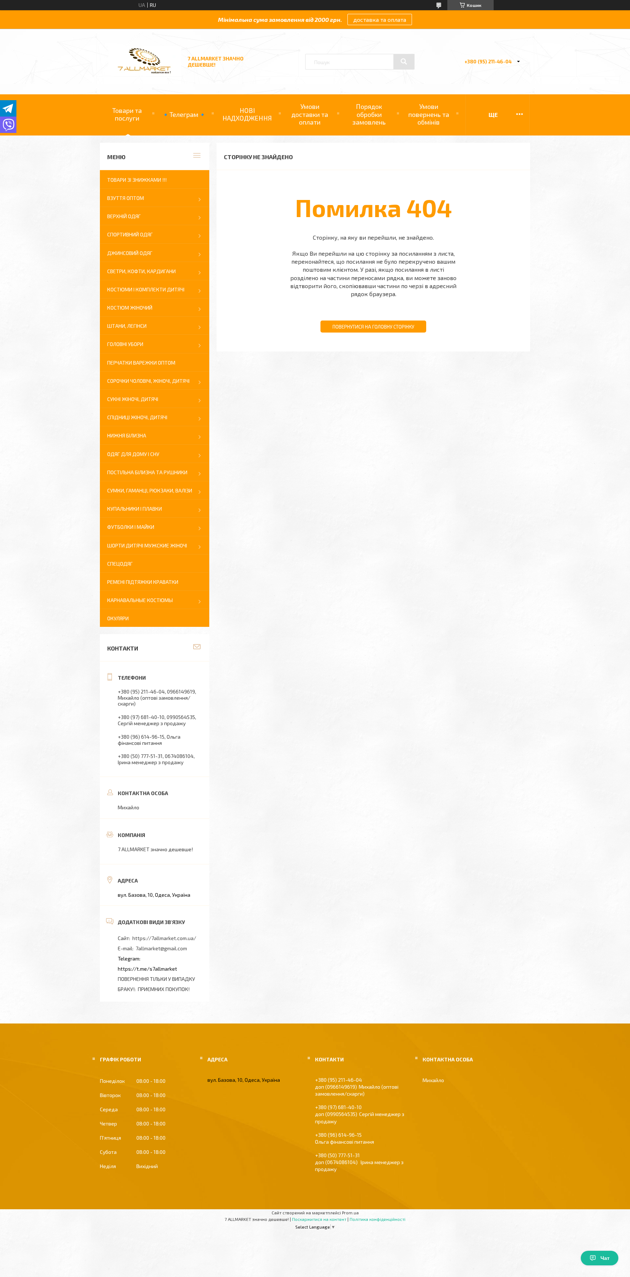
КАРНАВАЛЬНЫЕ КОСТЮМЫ (140, 600)
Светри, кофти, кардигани (141, 271)
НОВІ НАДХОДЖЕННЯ (247, 114)
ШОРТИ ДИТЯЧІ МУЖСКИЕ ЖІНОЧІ (147, 545)
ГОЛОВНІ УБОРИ (125, 344)
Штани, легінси (127, 326)
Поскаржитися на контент (319, 1219)
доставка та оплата (379, 19)
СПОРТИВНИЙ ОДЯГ (130, 234)
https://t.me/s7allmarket (147, 969)
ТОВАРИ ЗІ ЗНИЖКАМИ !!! (137, 180)
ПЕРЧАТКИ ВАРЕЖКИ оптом (141, 362)
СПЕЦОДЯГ (120, 564)
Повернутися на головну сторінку (373, 327)
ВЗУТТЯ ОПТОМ (125, 198)
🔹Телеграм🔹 (184, 114)
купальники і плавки (134, 509)
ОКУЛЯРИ (118, 618)
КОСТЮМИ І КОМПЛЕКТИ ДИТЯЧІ (145, 289)
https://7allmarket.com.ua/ (164, 938)
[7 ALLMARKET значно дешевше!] (144, 74)
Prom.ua (350, 1212)
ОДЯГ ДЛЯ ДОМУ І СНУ (133, 454)
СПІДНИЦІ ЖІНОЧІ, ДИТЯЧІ (137, 417)
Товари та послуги (127, 114)
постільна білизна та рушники (147, 472)
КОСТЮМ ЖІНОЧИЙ (129, 307)
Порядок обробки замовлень (369, 114)
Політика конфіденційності (377, 1219)
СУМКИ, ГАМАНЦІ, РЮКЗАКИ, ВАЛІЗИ (149, 490)
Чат (605, 1258)
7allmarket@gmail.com (161, 948)
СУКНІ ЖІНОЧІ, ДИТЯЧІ (132, 399)
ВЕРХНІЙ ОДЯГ (124, 216)
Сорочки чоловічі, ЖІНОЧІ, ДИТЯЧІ (148, 381)
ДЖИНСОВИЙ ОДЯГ (129, 253)
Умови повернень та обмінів (428, 114)
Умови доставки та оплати (309, 114)
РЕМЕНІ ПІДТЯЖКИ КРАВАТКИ (142, 582)
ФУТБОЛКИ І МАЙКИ (130, 527)
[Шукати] (404, 61)
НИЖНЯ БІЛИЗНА (126, 435)
